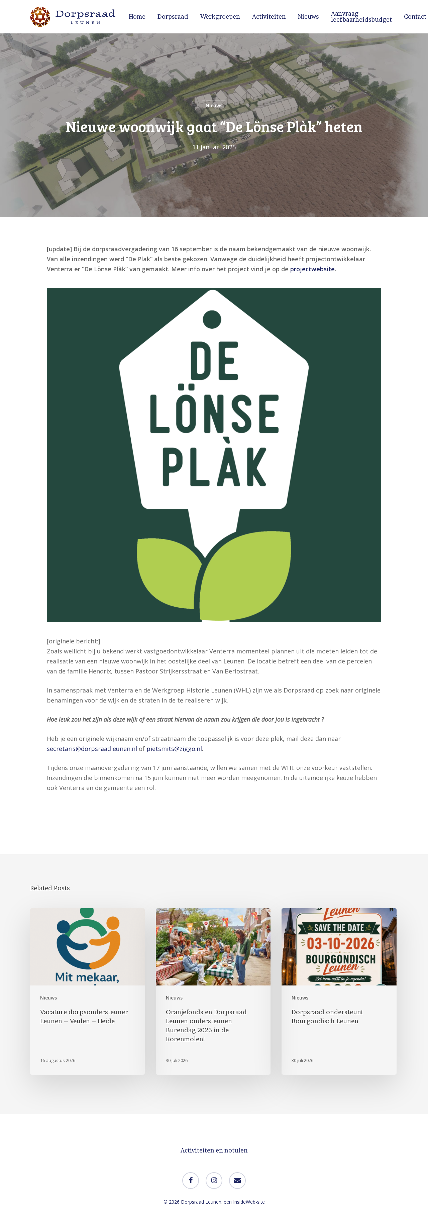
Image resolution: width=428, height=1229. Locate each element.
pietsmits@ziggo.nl (174, 749)
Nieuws (214, 105)
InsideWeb (244, 1202)
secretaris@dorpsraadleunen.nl (92, 749)
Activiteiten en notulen (214, 1150)
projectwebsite (312, 269)
